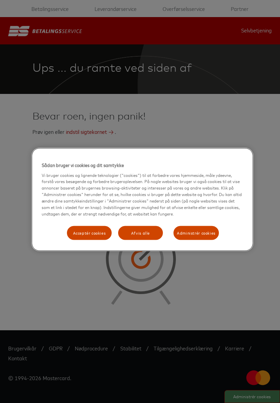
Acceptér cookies (89, 232)
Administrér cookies (196, 232)
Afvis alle (140, 232)
